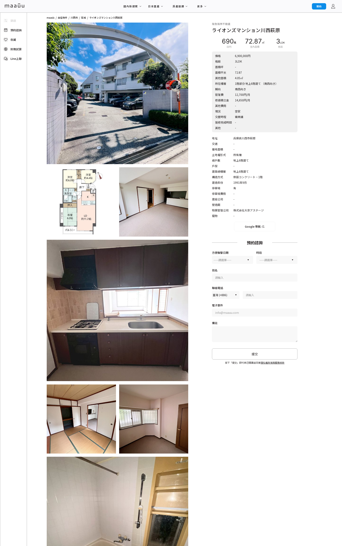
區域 (83, 17)
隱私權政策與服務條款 (272, 362)
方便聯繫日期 (220, 252)
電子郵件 (217, 305)
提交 (255, 354)
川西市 (74, 17)
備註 (215, 323)
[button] (117, 93)
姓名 (215, 270)
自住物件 (62, 17)
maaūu (50, 17)
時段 (259, 252)
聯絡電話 (217, 288)
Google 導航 (253, 226)
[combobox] (232, 260)
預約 (318, 6)
